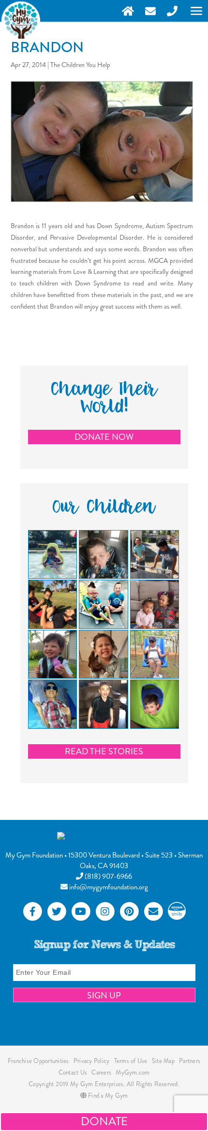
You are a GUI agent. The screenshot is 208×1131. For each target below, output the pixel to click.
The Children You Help (80, 64)
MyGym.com (132, 1072)
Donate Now (104, 437)
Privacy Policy (92, 1060)
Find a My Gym (107, 1095)
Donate (104, 1121)
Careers (101, 1072)
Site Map (163, 1060)
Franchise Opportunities (38, 1060)
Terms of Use (131, 1060)
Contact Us (73, 1072)
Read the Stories (104, 751)
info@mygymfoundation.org (108, 887)
